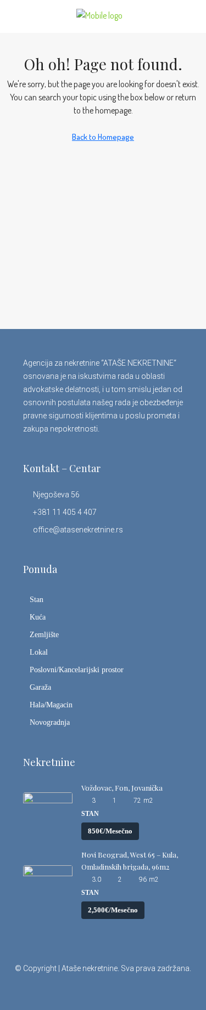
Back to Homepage (103, 137)
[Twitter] (74, 990)
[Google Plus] (113, 990)
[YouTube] (132, 990)
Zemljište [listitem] (44, 635)
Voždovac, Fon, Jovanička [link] (122, 787)
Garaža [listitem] (40, 687)
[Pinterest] (151, 990)
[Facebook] (55, 990)
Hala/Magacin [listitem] (51, 705)
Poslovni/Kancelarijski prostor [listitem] (77, 670)
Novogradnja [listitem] (50, 722)
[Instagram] (93, 990)
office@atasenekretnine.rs (78, 529)
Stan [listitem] (36, 599)
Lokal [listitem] (39, 652)
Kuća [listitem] (38, 617)
